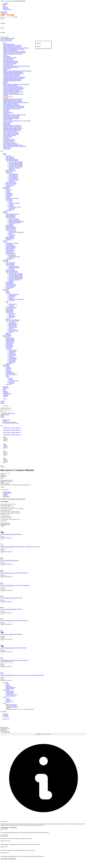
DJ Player (11, 58)
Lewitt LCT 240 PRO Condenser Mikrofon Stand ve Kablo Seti (14, 620)
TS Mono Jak (12, 352)
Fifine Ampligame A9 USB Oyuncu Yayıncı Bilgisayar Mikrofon (14, 660)
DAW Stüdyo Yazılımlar (20, 52)
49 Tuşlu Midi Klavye (13, 177)
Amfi (8, 113)
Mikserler (11, 112)
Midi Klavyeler (14, 50)
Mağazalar (5, 7)
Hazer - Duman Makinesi (20, 146)
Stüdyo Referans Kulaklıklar (23, 84)
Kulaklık (5, 83)
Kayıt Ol (38, 46)
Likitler (9, 147)
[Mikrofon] (5, 81)
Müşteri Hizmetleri (10, 688)
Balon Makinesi (14, 143)
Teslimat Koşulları (10, 691)
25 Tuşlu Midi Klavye (13, 174)
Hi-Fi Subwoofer (12, 325)
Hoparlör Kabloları (17, 126)
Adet (2, 478)
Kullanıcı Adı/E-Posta (5, 408)
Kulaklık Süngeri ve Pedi (14, 256)
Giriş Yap (3, 401)
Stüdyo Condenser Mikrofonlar (24, 71)
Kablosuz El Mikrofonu (14, 219)
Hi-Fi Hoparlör (12, 322)
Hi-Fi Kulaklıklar (15, 90)
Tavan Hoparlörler (16, 108)
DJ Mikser (11, 60)
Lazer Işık (11, 141)
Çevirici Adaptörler (13, 350)
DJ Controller (13, 57)
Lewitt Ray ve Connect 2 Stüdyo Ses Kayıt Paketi (11, 609)
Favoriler (8, 702)
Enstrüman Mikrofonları (20, 77)
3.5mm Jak (11, 356)
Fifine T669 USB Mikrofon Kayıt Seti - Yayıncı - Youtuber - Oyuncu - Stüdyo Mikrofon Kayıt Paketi (22, 675)
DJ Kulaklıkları (14, 61)
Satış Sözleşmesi (9, 693)
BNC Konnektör (12, 360)
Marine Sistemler (15, 118)
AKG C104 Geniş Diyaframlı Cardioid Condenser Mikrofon (14, 647)
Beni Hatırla (5, 413)
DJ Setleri (11, 64)
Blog (4, 5)
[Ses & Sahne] (6, 123)
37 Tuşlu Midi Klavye (13, 176)
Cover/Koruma (12, 208)
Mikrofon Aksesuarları (19, 78)
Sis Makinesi (13, 142)
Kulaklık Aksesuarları (18, 94)
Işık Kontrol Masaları (18, 145)
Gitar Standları (14, 131)
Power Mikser (12, 296)
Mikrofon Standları (17, 80)
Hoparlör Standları (17, 130)
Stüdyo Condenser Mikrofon (9, 422)
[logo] (7, 15)
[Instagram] (6, 716)
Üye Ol (7, 698)
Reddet (83, 823)
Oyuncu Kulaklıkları (17, 86)
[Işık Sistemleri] (6, 148)
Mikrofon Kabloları (17, 79)
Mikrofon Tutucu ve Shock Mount (16, 232)
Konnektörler (13, 135)
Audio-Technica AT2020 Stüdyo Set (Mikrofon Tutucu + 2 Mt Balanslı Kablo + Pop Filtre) (20, 546)
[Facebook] (6, 713)
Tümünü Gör (11, 169)
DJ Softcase (11, 204)
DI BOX (10, 119)
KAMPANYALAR (7, 9)
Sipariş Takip (6, 8)
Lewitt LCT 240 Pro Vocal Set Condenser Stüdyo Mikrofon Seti (14, 572)
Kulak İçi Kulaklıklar (18, 89)
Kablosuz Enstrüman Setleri (15, 222)
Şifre (2, 410)
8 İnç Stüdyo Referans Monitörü (16, 166)
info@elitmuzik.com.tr (14, 706)
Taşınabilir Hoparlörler (19, 106)
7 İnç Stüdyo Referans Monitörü (16, 165)
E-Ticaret (40, 734)
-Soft (37, 734)
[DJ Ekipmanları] (7, 68)
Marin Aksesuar (12, 316)
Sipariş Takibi (9, 686)
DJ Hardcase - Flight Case (14, 203)
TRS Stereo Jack (12, 353)
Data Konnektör (12, 361)
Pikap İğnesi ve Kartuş (13, 330)
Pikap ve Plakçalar (13, 329)
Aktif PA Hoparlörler (18, 98)
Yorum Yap (3, 466)
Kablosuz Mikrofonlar (19, 73)
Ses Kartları (12, 44)
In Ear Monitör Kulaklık (20, 114)
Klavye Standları (15, 132)
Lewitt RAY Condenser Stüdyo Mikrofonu (10, 560)
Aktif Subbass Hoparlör (14, 266)
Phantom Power (12, 234)
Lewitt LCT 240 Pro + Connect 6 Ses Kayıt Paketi (11, 597)
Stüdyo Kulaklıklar (17, 46)
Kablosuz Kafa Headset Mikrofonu (16, 221)
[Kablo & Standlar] (7, 136)
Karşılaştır (3, 525)
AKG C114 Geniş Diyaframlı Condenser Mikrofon (11, 634)
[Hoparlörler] (6, 109)
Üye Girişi (39, 43)
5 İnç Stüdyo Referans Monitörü (16, 164)
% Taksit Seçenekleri (5, 483)
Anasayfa (8, 419)
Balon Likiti (11, 381)
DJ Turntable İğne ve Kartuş (15, 206)
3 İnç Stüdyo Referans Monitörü (16, 161)
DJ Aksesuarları (14, 67)
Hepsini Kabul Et (13, 827)
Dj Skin (10, 202)
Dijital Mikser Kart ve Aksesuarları (16, 299)
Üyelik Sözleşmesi (10, 692)
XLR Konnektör (12, 351)
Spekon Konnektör (13, 357)
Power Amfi (11, 305)
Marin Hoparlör (12, 313)
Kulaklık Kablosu (12, 255)
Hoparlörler (5, 97)
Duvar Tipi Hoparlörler (19, 107)
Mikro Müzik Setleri (13, 324)
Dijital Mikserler (12, 295)
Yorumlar (5, 494)
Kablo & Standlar (7, 124)
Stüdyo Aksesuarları (17, 53)
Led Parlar (11, 139)
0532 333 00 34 (13, 705)
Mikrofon (5, 69)
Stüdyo (4, 43)
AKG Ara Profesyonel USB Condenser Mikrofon (11, 534)
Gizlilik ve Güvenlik (10, 696)
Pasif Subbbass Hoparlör (14, 267)
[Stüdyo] (5, 55)
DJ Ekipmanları (6, 56)
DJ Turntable (13, 63)
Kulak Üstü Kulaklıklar (20, 88)
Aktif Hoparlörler (16, 115)
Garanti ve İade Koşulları (11, 694)
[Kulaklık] (5, 95)
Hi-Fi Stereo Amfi (12, 323)
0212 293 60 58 (4, 11)
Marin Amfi (11, 315)
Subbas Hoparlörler (17, 100)
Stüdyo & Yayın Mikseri (20, 51)
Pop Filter (11, 233)
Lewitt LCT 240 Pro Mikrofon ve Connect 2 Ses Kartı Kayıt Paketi (15, 585)
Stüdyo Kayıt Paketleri (19, 49)
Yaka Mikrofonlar (16, 75)
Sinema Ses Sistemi (13, 327)
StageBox (11, 298)
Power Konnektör (12, 358)
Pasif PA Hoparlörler (18, 101)
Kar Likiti (11, 379)
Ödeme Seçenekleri (7, 493)
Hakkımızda (5, 3)
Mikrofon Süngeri (12, 231)
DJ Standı (11, 205)
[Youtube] (5, 715)
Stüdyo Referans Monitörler (23, 47)
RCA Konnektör (12, 355)
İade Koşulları (6, 496)
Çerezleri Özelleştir (5, 827)
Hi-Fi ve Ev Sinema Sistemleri (24, 120)
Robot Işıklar (13, 140)
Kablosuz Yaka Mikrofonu (14, 220)
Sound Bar (11, 328)
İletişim (4, 4)
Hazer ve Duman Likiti (14, 380)
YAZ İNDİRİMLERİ (8, 96)
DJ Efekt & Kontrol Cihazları (23, 66)
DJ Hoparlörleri (14, 62)
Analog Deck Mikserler (14, 294)
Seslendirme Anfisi (13, 304)
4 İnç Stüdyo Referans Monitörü (16, 163)
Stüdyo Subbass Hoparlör (14, 167)
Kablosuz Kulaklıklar (18, 91)
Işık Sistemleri (6, 137)
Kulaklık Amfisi (14, 92)
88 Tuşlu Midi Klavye (13, 180)
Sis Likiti (11, 378)
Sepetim (7, 685)
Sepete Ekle (9, 481)
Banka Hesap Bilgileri (10, 687)
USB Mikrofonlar (16, 74)
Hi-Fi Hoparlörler (16, 105)
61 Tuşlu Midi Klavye (13, 178)
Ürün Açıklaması (7, 491)
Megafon (10, 122)
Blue (2, 425)
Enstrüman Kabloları (18, 128)
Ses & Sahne (6, 111)
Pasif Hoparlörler (15, 117)
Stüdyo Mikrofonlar (17, 45)
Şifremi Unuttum (11, 413)
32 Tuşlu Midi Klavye (13, 175)
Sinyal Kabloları (15, 134)
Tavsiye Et (5, 495)
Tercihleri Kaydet (12, 858)
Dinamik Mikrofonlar (18, 72)
